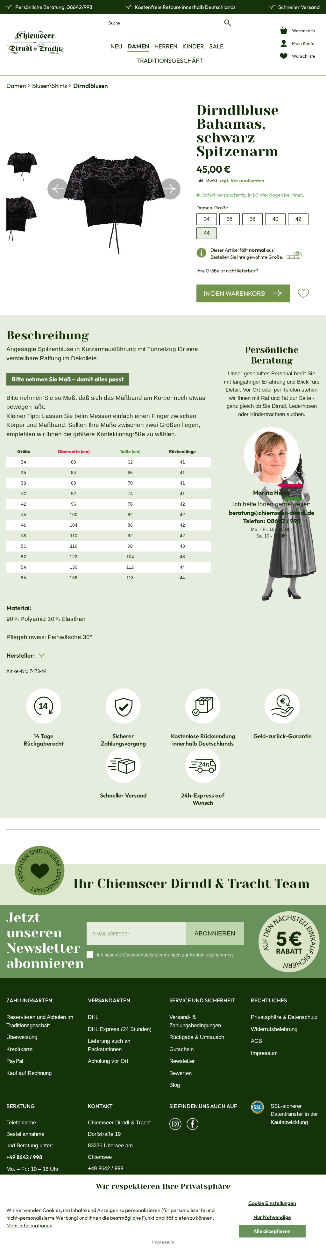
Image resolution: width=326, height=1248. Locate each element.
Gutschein (181, 1049)
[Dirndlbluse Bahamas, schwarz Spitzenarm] (113, 189)
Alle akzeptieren (272, 1231)
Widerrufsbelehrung (274, 1029)
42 (298, 219)
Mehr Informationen (29, 1225)
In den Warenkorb (234, 293)
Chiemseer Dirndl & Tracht (119, 1123)
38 (252, 219)
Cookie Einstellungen (272, 1203)
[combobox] (162, 23)
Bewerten (180, 1073)
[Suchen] (227, 23)
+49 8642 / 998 (24, 1157)
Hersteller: (21, 655)
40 (275, 219)
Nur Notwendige (272, 1217)
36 (229, 219)
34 (206, 219)
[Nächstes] (170, 188)
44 (206, 233)
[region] (95, 189)
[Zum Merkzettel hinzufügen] (303, 293)
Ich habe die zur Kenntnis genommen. (165, 954)
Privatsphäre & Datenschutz (284, 1017)
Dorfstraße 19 (104, 1134)
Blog (174, 1085)
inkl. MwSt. (230, 180)
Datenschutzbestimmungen (152, 954)
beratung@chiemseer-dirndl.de (271, 512)
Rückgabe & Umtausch (196, 1037)
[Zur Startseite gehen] (35, 42)
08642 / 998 (284, 521)
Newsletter (182, 1061)
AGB (256, 1041)
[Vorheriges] (57, 188)
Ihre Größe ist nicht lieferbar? (227, 271)
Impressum (264, 1053)
